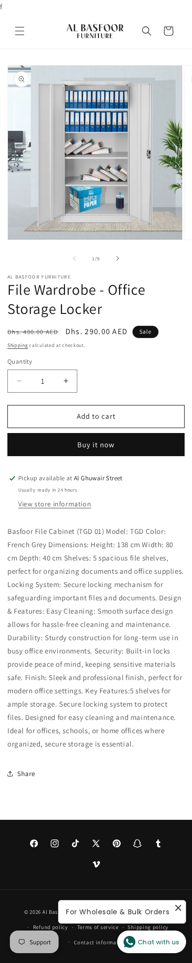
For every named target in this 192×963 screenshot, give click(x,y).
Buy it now (96, 444)
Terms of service (98, 927)
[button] (20, 31)
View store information (54, 503)
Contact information (100, 942)
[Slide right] (117, 258)
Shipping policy (148, 927)
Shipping (17, 345)
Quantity (19, 361)
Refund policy (50, 927)
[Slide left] (74, 258)
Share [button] (26, 773)
